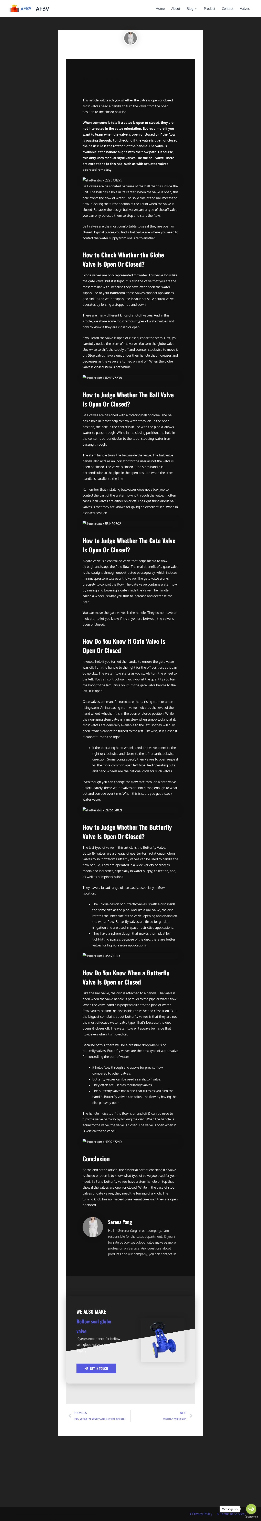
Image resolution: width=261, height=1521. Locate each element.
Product (209, 9)
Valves (245, 9)
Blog (190, 9)
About (175, 9)
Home (160, 9)
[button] (195, 8)
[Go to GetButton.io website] (251, 1517)
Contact (227, 9)
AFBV (42, 8)
